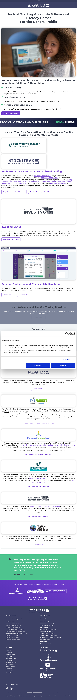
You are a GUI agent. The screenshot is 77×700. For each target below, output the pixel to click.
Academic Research (11, 658)
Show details (67, 360)
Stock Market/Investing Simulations (15, 619)
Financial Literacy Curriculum (14, 623)
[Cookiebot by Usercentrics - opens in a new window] (66, 333)
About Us (8, 650)
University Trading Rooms (13, 627)
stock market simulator (49, 178)
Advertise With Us (10, 654)
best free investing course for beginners (45, 506)
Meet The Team (10, 664)
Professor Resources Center (13, 639)
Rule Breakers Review (19, 184)
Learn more (8, 294)
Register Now (24, 294)
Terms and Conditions (11, 662)
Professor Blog (9, 670)
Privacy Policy (9, 660)
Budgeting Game (10, 621)
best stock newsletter (58, 184)
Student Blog (9, 672)
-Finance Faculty (44, 621)
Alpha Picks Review (49, 182)
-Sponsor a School (45, 639)
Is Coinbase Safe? (34, 182)
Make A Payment (10, 666)
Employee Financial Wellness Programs (16, 633)
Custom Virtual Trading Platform (15, 629)
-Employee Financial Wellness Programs (51, 637)
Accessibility (9, 668)
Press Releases (9, 656)
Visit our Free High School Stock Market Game (38, 423)
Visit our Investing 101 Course (38, 516)
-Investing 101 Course (45, 643)
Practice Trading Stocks (12, 635)
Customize (37, 365)
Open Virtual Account (10, 113)
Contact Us (9, 652)
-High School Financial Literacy (48, 629)
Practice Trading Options (12, 637)
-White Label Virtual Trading (47, 633)
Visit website (38, 388)
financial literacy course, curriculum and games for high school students (47, 445)
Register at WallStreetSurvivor (14, 192)
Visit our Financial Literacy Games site (38, 454)
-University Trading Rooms (47, 625)
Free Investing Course (10, 239)
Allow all (63, 365)
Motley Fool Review (20, 182)
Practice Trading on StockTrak (40, 192)
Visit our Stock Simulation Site (38, 486)
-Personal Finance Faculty (47, 623)
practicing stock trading (43, 176)
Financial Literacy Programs (13, 625)
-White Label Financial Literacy (48, 635)
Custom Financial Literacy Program (15, 631)
